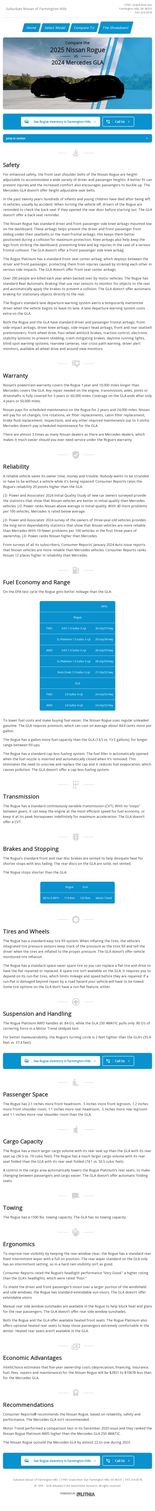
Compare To (84, 27)
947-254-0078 (143, 12)
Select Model (55, 27)
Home (31, 27)
